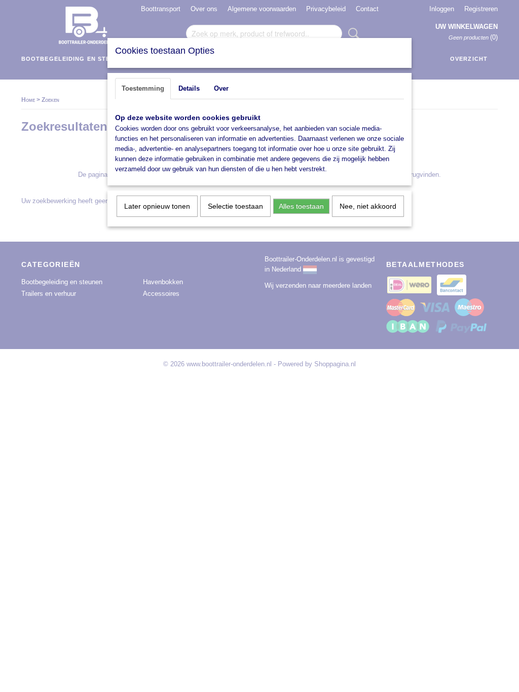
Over (221, 88)
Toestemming (143, 88)
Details (189, 88)
